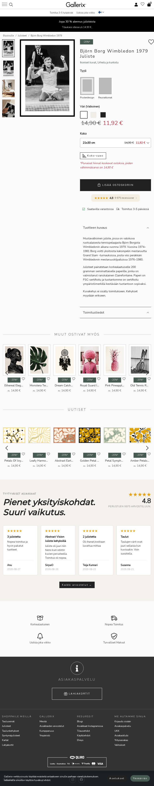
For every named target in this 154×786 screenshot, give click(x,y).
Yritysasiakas (121, 740)
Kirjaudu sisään (122, 721)
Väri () (90, 106)
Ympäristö (45, 735)
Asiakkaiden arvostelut (52, 726)
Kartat (5, 740)
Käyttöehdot (83, 735)
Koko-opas (94, 155)
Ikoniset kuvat (88, 62)
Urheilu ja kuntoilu (108, 62)
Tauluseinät (8, 721)
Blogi (80, 721)
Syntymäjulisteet (11, 735)
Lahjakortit (79, 693)
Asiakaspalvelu (122, 726)
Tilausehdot (83, 731)
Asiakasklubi (121, 735)
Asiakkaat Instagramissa (90, 726)
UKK (117, 731)
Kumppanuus (47, 731)
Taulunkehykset (10, 731)
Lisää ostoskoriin (118, 185)
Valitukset (119, 745)
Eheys (80, 740)
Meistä (43, 721)
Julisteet (6, 726)
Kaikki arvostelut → (77, 584)
